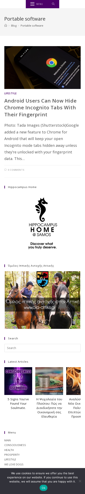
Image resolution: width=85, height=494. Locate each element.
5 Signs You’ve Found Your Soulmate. (18, 403)
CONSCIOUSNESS (15, 445)
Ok (43, 487)
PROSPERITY (12, 455)
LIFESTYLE (10, 93)
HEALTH (9, 450)
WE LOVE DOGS (14, 464)
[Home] (5, 25)
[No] (80, 481)
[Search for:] (53, 4)
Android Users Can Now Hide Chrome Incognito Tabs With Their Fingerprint (40, 107)
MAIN (7, 440)
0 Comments (16, 169)
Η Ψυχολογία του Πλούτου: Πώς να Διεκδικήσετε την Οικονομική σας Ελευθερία (49, 407)
